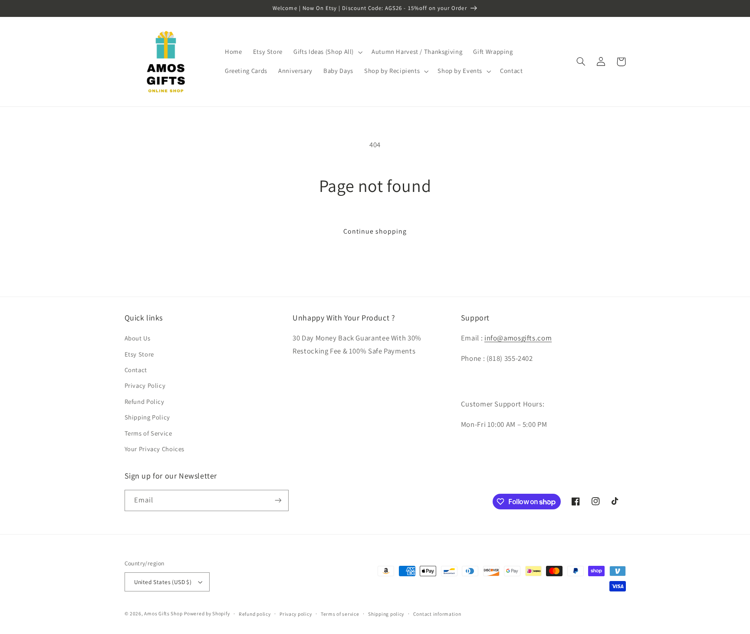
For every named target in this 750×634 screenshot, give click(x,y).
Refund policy (255, 614)
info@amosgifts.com (518, 338)
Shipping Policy (147, 417)
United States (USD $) (163, 582)
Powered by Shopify (207, 613)
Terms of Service (148, 433)
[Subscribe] (278, 500)
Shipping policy (386, 614)
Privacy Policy (145, 385)
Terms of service (340, 614)
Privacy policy (296, 614)
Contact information (437, 614)
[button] (327, 52)
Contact (136, 370)
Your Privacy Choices (155, 449)
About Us (138, 338)
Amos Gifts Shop (163, 613)
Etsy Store (139, 354)
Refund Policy (144, 401)
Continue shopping (375, 231)
